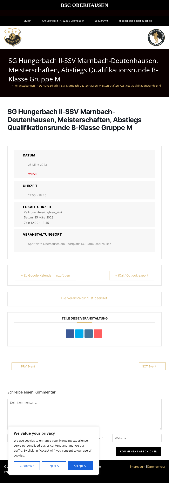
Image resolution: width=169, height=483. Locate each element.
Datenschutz (156, 466)
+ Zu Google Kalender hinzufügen (45, 275)
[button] (143, 37)
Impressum (138, 466)
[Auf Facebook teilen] (70, 333)
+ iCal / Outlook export (131, 275)
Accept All (80, 466)
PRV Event (28, 366)
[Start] (9, 85)
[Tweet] (79, 333)
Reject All (54, 466)
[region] (53, 450)
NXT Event (149, 366)
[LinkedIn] (88, 333)
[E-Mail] (98, 333)
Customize (27, 466)
